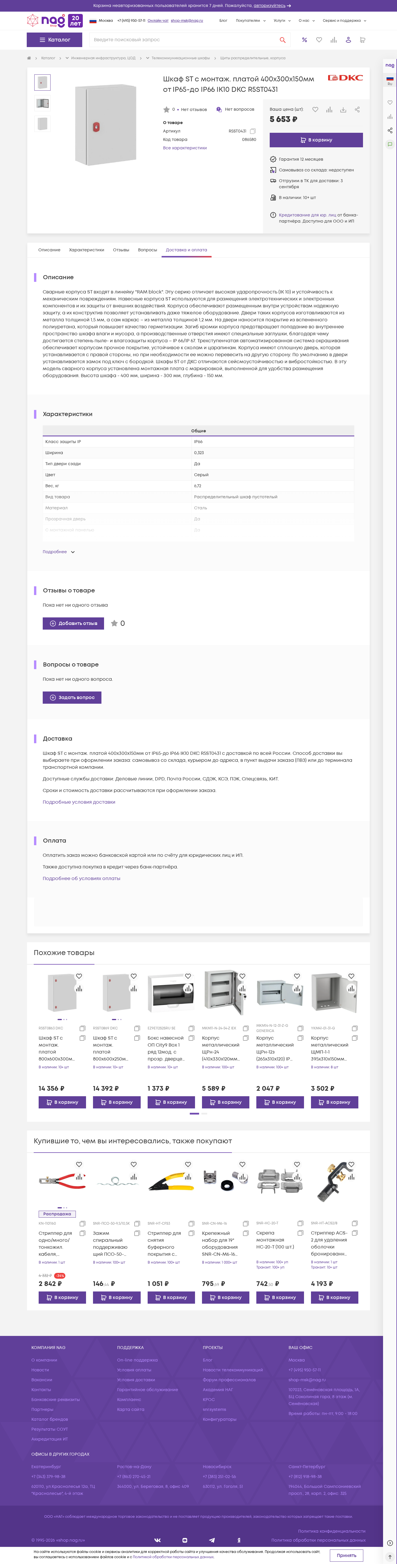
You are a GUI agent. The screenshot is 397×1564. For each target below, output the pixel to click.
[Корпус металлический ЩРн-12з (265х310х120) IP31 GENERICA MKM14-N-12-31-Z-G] (280, 993)
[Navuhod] (185, 1540)
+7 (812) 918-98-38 (305, 1476)
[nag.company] (157, 1540)
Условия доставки (136, 1380)
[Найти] (282, 39)
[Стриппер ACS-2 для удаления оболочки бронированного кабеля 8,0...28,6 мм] (334, 1181)
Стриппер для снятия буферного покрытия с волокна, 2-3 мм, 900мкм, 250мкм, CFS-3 (164, 1244)
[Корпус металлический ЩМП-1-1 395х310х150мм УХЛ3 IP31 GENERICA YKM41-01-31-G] (334, 993)
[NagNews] (212, 1540)
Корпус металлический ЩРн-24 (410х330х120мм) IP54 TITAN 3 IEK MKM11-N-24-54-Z (221, 1049)
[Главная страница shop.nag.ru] (55, 20)
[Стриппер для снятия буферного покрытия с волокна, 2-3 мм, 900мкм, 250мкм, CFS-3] (171, 1181)
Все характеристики (185, 148)
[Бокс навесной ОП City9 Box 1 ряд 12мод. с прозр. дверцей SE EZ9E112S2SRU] (171, 993)
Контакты (41, 1390)
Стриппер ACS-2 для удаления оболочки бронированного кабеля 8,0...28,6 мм (329, 1243)
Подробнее (55, 552)
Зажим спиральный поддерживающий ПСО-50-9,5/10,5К (110, 1244)
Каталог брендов (49, 1419)
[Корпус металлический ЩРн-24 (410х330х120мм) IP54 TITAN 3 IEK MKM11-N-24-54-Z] (225, 993)
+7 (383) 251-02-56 (219, 1476)
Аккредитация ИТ (49, 1439)
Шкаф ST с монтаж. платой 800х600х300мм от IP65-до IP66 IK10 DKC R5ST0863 (57, 1049)
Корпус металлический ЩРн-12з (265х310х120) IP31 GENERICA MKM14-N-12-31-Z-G (275, 1049)
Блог (223, 20)
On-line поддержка (137, 1360)
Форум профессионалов (229, 1380)
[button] (198, 6)
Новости (40, 1370)
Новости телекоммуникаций (233, 1370)
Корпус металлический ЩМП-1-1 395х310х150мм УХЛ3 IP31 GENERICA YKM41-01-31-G (329, 1049)
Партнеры (42, 1409)
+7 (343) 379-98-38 (48, 1476)
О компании (44, 1360)
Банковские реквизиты (55, 1399)
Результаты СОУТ (49, 1429)
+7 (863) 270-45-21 (134, 1476)
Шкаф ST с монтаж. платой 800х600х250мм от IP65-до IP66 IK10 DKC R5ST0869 (111, 1049)
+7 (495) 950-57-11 (131, 20)
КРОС (209, 1399)
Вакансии (41, 1380)
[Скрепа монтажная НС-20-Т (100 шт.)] (280, 1181)
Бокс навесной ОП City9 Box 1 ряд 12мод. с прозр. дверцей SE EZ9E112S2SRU (166, 1049)
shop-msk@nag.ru (187, 20)
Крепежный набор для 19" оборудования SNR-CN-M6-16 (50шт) (220, 1244)
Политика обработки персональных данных (318, 1540)
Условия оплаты (134, 1370)
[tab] (49, 250)
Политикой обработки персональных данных (173, 1557)
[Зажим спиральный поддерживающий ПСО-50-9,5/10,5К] (116, 1181)
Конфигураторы (220, 1419)
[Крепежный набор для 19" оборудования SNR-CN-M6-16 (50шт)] (225, 1181)
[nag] (239, 1540)
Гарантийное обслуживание (147, 1390)
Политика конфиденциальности (332, 1531)
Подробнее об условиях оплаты (81, 878)
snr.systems (214, 1409)
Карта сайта (130, 1409)
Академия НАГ (218, 1390)
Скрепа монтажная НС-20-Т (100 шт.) (275, 1240)
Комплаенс (129, 1399)
